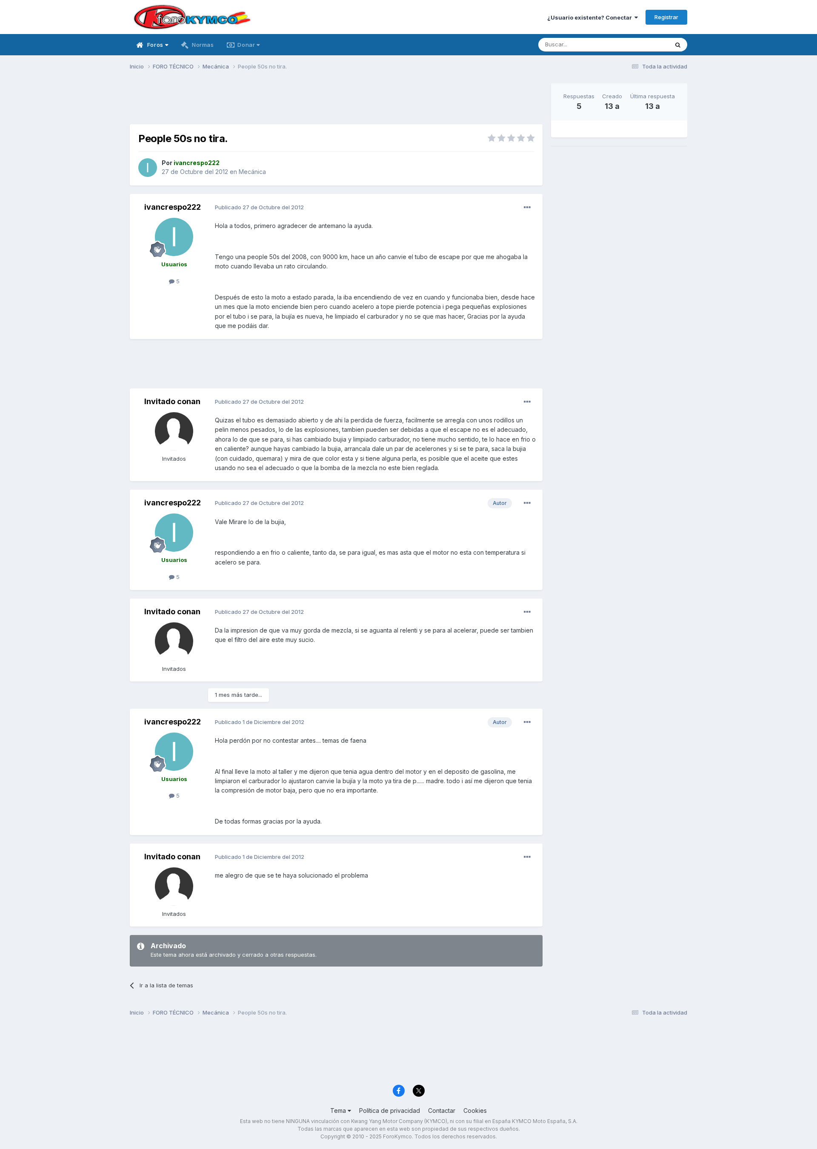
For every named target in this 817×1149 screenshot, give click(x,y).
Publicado (259, 207)
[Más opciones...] (527, 207)
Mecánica (252, 171)
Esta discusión (639, 44)
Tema (339, 1110)
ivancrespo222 (172, 206)
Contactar (441, 1110)
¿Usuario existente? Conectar (590, 17)
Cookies (475, 1110)
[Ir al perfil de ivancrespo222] (147, 167)
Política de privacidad (389, 1110)
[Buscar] (677, 44)
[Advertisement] (336, 102)
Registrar (666, 17)
